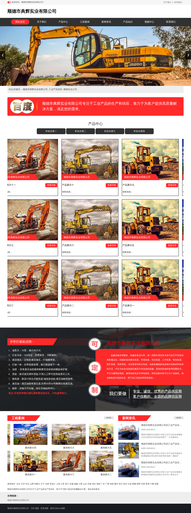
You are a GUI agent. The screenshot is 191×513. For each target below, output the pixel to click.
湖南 (98, 484)
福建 (76, 484)
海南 (112, 484)
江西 (80, 484)
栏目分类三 (109, 131)
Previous (2, 55)
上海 (58, 484)
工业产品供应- (56, 89)
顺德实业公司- (70, 89)
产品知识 (128, 22)
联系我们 (178, 2)
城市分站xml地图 (57, 508)
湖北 (94, 484)
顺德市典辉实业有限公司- (36, 89)
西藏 (134, 484)
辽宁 (43, 484)
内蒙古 (37, 484)
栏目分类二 (80, 131)
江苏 (62, 484)
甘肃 (143, 484)
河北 (27, 484)
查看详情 (22, 185)
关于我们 (167, 2)
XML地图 (35, 508)
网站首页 (20, 22)
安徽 (71, 484)
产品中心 (63, 22)
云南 (130, 484)
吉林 (47, 484)
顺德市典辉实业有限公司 (18, 500)
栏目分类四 (139, 131)
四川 (121, 484)
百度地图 (44, 508)
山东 (85, 484)
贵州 (125, 484)
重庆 (116, 484)
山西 (32, 484)
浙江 (67, 484)
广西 (107, 484)
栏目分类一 (51, 131)
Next (188, 55)
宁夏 (152, 484)
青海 (147, 484)
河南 (89, 484)
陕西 (139, 484)
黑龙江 (53, 484)
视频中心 (149, 22)
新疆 (156, 484)
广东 (103, 484)
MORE (108, 418)
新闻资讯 (106, 22)
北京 (18, 484)
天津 (23, 484)
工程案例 (84, 22)
